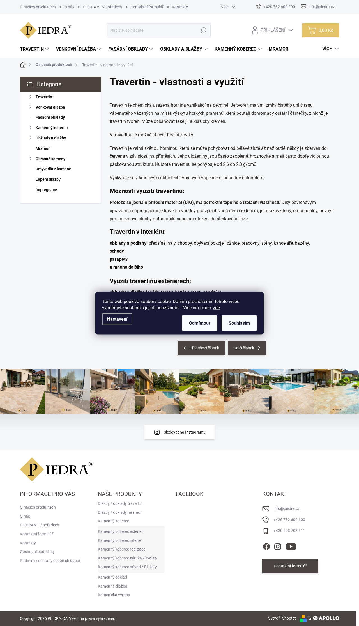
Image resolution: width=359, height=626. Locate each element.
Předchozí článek (204, 348)
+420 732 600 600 (289, 519)
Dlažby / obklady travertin (120, 503)
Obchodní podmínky (37, 551)
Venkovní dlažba (50, 107)
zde (216, 307)
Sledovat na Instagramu (185, 432)
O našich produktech (38, 7)
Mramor (43, 148)
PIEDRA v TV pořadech (102, 7)
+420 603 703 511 (289, 530)
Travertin (44, 97)
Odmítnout (199, 322)
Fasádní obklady (50, 117)
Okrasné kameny (50, 159)
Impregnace (46, 189)
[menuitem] (35, 49)
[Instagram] (277, 545)
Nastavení (117, 319)
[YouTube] (291, 545)
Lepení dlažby (48, 179)
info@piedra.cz (286, 508)
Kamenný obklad (112, 577)
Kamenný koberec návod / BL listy (127, 567)
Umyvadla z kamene (53, 169)
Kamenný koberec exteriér (120, 531)
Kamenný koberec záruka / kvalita (127, 558)
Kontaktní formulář (147, 7)
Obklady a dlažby (51, 138)
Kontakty (180, 7)
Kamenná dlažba (112, 586)
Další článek (244, 348)
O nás (69, 7)
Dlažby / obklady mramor (120, 512)
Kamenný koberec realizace (121, 549)
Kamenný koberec (52, 127)
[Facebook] (266, 545)
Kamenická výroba (114, 595)
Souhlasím (239, 322)
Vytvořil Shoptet (282, 618)
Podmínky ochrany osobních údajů (50, 560)
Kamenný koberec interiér (120, 540)
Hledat (203, 30)
